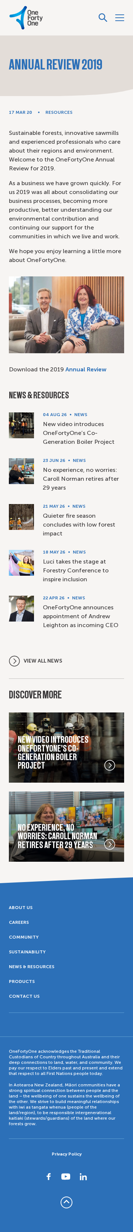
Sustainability (27, 951)
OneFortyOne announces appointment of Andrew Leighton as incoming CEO (80, 616)
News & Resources (31, 966)
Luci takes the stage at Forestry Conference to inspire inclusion (76, 570)
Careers (19, 922)
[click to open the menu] (119, 17)
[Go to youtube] (65, 1176)
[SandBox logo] (26, 18)
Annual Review (85, 369)
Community (23, 937)
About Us (21, 907)
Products (22, 981)
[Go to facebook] (48, 1176)
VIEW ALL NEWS (43, 661)
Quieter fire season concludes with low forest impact (79, 524)
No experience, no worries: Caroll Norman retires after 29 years (81, 478)
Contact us (24, 996)
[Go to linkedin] (83, 1176)
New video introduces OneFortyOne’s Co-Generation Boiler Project (79, 433)
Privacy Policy (67, 1154)
